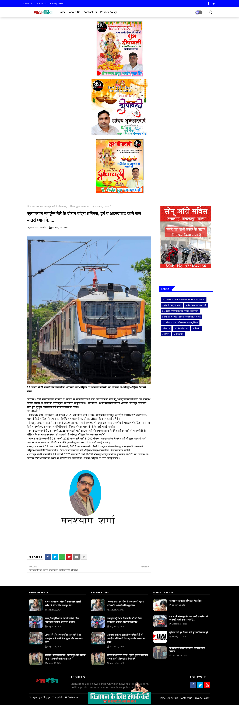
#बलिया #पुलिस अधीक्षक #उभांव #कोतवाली (181, 310)
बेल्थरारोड (179, 334)
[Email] (76, 557)
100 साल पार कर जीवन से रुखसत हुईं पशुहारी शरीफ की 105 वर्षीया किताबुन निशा (63, 603)
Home (62, 12)
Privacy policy (108, 12)
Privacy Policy (56, 3)
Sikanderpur (182, 328)
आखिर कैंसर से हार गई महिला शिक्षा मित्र (185, 600)
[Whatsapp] (62, 557)
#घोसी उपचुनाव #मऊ (172, 305)
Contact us (41, 3)
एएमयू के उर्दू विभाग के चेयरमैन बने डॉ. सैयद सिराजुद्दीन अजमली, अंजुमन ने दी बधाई (62, 620)
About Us (28, 3)
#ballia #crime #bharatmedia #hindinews (184, 299)
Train (197, 328)
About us (74, 12)
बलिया (166, 334)
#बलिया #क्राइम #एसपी (197, 305)
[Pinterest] (69, 557)
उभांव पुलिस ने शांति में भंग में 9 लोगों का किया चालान (187, 649)
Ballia (167, 328)
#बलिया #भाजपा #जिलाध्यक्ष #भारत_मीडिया (181, 322)
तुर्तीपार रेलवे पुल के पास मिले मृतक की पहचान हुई (188, 632)
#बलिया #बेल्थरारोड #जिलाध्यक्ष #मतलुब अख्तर (182, 316)
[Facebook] (48, 557)
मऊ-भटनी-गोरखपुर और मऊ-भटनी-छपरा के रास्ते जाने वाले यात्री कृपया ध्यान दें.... (188, 618)
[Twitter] (55, 557)
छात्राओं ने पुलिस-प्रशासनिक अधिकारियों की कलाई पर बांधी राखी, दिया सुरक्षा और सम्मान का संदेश (64, 638)
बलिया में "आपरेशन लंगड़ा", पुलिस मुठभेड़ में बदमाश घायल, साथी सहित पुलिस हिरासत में (65, 656)
